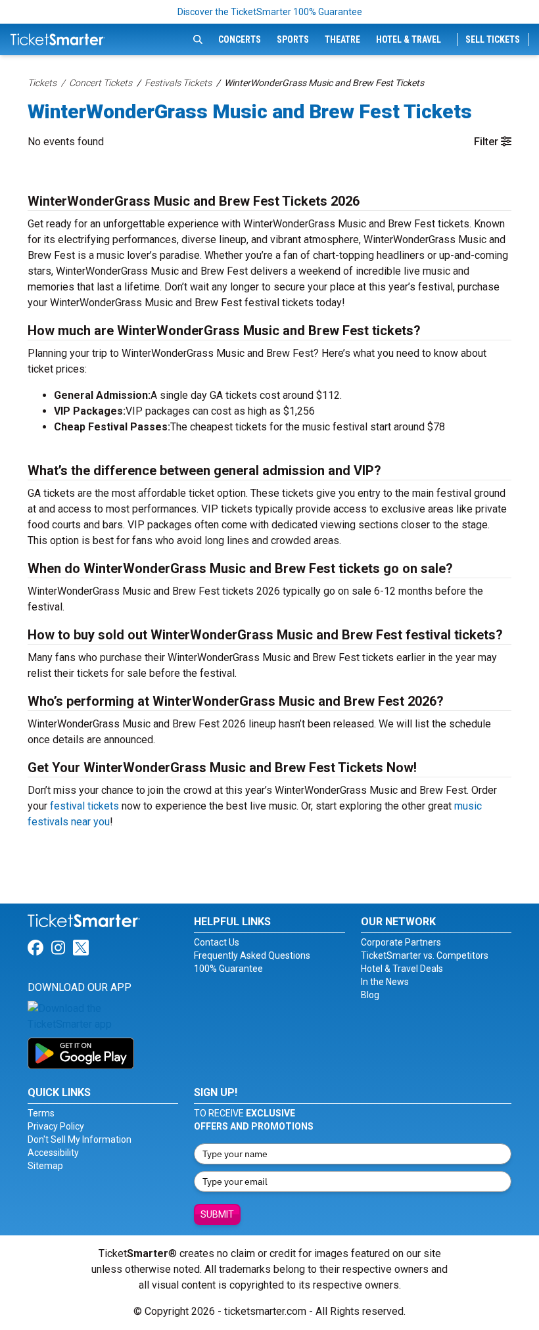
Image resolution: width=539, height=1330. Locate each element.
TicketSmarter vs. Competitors (424, 955)
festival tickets (84, 806)
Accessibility (53, 1152)
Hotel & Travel (408, 39)
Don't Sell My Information (79, 1139)
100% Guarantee (228, 968)
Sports (293, 39)
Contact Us (216, 942)
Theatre (342, 39)
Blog (370, 995)
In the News (385, 981)
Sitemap (45, 1165)
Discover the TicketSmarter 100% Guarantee (269, 12)
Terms (41, 1113)
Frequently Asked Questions (252, 955)
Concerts (239, 39)
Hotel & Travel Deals (402, 968)
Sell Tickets (492, 39)
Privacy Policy (56, 1126)
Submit (217, 1214)
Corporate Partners (401, 942)
